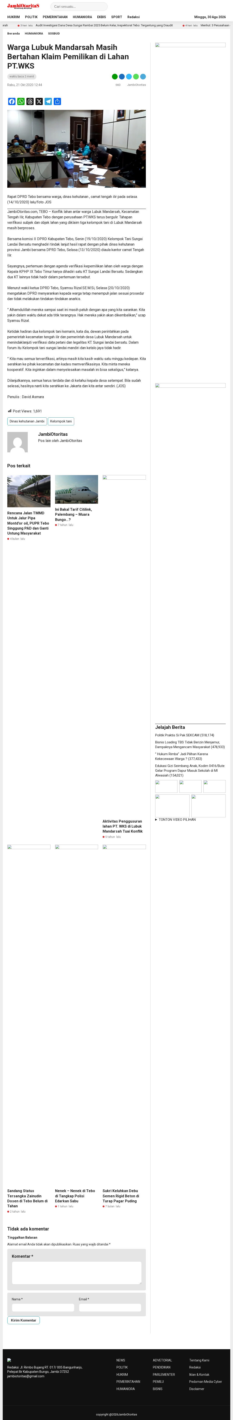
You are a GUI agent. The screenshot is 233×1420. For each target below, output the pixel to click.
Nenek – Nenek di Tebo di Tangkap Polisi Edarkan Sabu (75, 1196)
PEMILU (158, 1381)
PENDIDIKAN (161, 1367)
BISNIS (157, 1389)
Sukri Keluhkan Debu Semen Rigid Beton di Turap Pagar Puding (121, 1196)
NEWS (120, 1360)
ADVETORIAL (162, 1360)
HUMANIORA (82, 17)
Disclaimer (196, 1389)
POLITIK (31, 17)
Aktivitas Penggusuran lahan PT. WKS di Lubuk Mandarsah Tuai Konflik (123, 826)
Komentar (22, 1256)
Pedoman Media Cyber (205, 1381)
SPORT (116, 17)
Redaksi (133, 17)
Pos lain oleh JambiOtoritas (60, 441)
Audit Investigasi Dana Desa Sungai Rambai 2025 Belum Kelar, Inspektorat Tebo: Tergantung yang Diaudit (80, 25)
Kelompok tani (61, 421)
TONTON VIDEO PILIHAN (177, 820)
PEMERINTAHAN (55, 17)
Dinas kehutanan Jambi (27, 421)
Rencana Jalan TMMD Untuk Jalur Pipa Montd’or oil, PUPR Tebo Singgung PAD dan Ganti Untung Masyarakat (28, 523)
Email (84, 1299)
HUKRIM (13, 17)
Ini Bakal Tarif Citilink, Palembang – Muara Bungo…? (73, 514)
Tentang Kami (199, 1360)
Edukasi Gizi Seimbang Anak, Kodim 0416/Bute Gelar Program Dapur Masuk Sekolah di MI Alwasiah (190, 770)
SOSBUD (54, 33)
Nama (17, 1299)
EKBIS (101, 17)
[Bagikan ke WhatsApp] (135, 76)
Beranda (13, 33)
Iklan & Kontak (199, 1374)
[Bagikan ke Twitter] (128, 76)
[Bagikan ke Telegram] (142, 76)
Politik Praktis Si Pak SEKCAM (177, 735)
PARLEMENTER (164, 1374)
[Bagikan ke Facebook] (121, 76)
